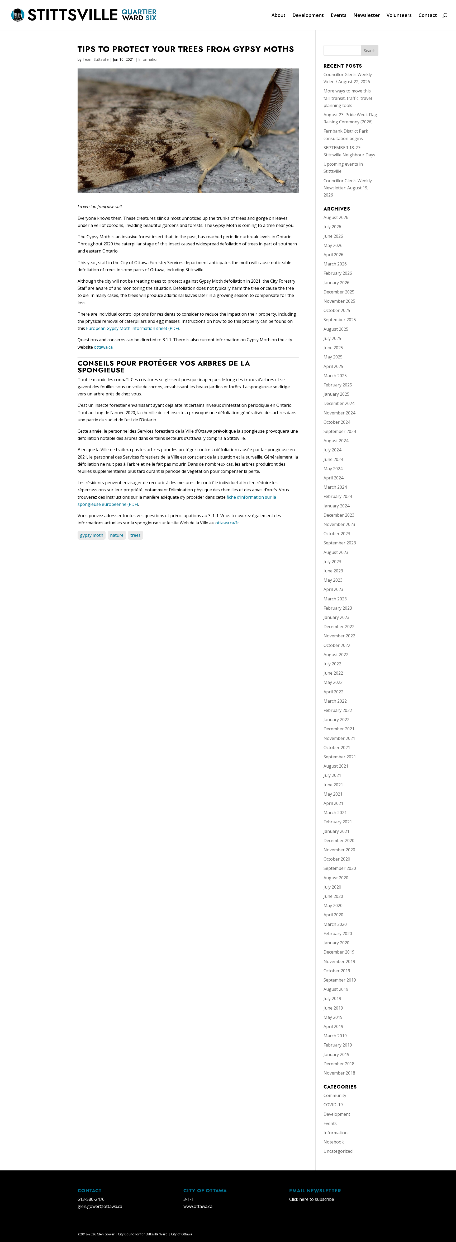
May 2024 (333, 468)
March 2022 (335, 701)
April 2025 (333, 366)
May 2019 (333, 1017)
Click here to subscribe (311, 1199)
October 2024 (337, 422)
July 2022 (332, 664)
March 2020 (335, 924)
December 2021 (339, 729)
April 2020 (333, 915)
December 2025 (339, 292)
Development (308, 15)
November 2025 (339, 301)
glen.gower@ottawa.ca (100, 1206)
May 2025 (333, 357)
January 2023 (336, 617)
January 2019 (336, 1054)
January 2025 (336, 394)
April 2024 (333, 478)
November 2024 (339, 413)
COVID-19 (333, 1105)
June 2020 (333, 896)
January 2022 (336, 719)
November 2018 (339, 1073)
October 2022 (337, 645)
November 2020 (339, 850)
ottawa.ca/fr (227, 523)
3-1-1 (188, 1199)
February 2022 (338, 710)
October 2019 (337, 971)
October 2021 (337, 747)
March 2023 (335, 599)
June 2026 (333, 236)
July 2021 (332, 775)
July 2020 (332, 887)
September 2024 (340, 431)
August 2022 (336, 654)
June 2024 (333, 459)
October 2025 (337, 310)
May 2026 (333, 245)
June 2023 (333, 571)
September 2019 (340, 980)
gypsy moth (91, 535)
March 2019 (335, 1036)
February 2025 (338, 385)
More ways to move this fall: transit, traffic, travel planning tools (348, 98)
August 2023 (336, 552)
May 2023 (333, 580)
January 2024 (336, 506)
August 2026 (336, 217)
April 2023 (333, 589)
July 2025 (332, 338)
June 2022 (333, 673)
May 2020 (333, 905)
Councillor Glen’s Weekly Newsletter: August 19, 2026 (348, 188)
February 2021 (338, 822)
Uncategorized (338, 1151)
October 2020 (337, 859)
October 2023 (337, 533)
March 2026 (335, 264)
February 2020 (338, 933)
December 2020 (339, 840)
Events (338, 15)
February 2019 (338, 1045)
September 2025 (340, 320)
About (279, 15)
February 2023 (338, 608)
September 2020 (340, 868)
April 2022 (333, 692)
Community (335, 1095)
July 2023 (332, 561)
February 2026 (338, 273)
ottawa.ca (103, 347)
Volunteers (399, 15)
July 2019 (332, 998)
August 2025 (336, 329)
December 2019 (339, 952)
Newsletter (366, 15)
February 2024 (338, 496)
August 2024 (336, 440)
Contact (428, 15)
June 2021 (333, 785)
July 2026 (332, 227)
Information (148, 59)
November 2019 (339, 961)
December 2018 (339, 1064)
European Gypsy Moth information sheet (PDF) (132, 328)
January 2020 (336, 943)
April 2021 (333, 803)
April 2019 (333, 1026)
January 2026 (336, 283)
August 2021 (336, 766)
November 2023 (339, 524)
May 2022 (333, 682)
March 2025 (335, 376)
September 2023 (340, 543)
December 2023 (339, 515)
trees (135, 535)
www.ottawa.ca (197, 1206)
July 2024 (332, 450)
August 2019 (336, 989)
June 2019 (333, 1008)
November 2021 (339, 738)
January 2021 (336, 831)
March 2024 (335, 487)
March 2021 (335, 812)
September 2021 (340, 757)
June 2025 (333, 348)
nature (117, 535)
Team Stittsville (96, 59)
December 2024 (339, 403)
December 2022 (339, 626)
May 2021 (333, 794)
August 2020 (336, 878)
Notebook (334, 1142)
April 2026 (333, 255)
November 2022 (339, 636)
